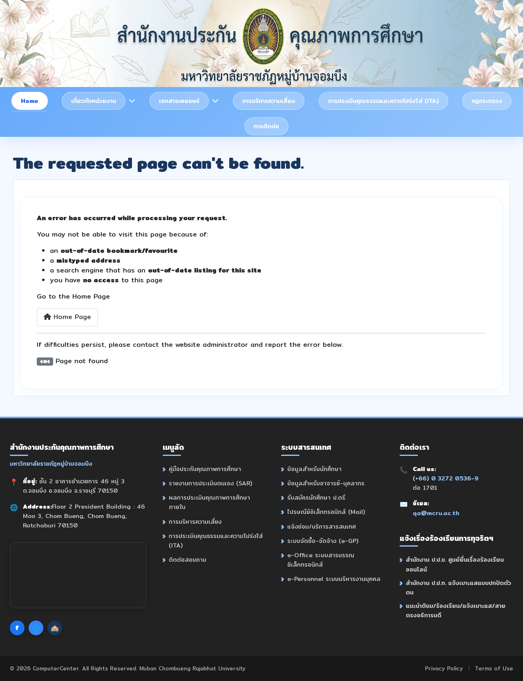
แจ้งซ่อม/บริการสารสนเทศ (321, 526)
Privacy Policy (444, 668)
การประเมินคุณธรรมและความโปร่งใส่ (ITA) (383, 100)
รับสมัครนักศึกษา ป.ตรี (316, 497)
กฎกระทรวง (487, 100)
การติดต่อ (266, 126)
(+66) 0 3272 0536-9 (445, 478)
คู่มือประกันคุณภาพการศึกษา (205, 468)
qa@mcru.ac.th (436, 513)
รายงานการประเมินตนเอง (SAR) (210, 483)
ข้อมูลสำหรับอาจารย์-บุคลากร (325, 483)
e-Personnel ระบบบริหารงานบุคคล (333, 578)
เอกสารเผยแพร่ (179, 100)
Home (29, 100)
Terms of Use (494, 668)
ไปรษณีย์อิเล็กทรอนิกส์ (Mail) (326, 511)
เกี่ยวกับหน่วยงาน (93, 100)
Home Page (71, 317)
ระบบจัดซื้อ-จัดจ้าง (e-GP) (322, 540)
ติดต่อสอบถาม (187, 559)
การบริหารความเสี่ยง (268, 100)
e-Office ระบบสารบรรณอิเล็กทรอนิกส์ (320, 559)
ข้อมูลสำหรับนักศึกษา (314, 468)
